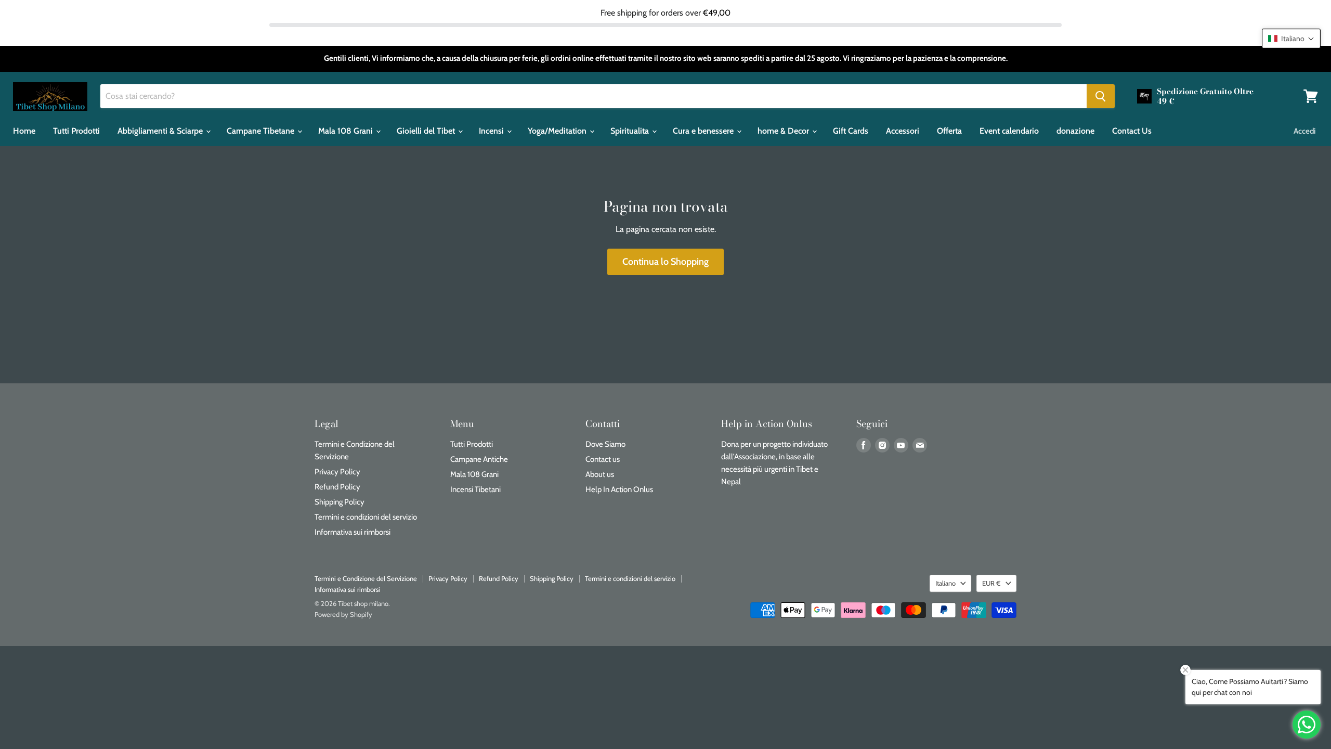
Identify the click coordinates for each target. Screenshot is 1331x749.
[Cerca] (1101, 96)
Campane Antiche (479, 459)
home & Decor (784, 131)
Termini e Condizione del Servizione (366, 578)
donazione (1075, 131)
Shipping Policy (339, 502)
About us (599, 474)
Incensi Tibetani (475, 489)
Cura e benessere (704, 131)
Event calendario (1009, 131)
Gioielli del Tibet (427, 131)
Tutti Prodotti (76, 131)
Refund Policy (337, 487)
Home (24, 131)
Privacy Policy (337, 471)
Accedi (1304, 131)
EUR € (991, 583)
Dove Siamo (605, 444)
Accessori (902, 131)
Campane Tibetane (261, 131)
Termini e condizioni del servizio (366, 517)
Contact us (602, 459)
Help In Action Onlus (619, 489)
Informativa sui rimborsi (352, 532)
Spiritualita (630, 131)
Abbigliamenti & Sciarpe (161, 131)
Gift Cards (850, 131)
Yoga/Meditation (558, 131)
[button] (1291, 38)
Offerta (949, 131)
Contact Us (1132, 131)
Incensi (492, 131)
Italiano (945, 583)
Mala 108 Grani (346, 131)
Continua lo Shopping (665, 261)
